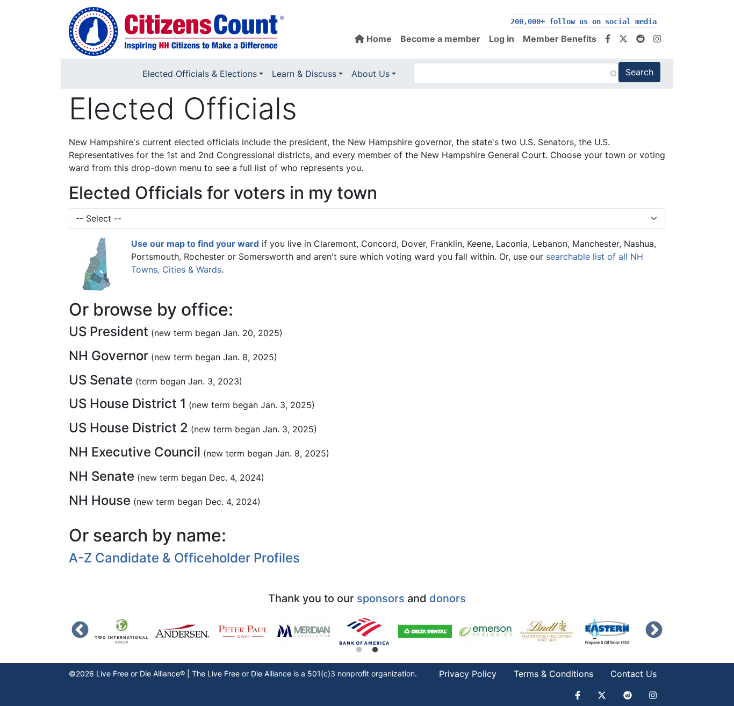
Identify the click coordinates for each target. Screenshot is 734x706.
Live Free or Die (234, 673)
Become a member (440, 38)
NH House (100, 500)
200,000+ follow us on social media (583, 21)
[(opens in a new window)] (125, 631)
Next (654, 630)
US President (108, 331)
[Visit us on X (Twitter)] (623, 38)
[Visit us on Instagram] (657, 38)
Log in (501, 38)
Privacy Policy (467, 673)
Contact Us (633, 673)
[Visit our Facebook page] (608, 38)
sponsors (381, 598)
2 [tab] (375, 650)
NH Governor (108, 355)
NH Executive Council (134, 452)
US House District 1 (127, 403)
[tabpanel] (367, 631)
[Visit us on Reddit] (640, 38)
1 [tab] (359, 650)
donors (447, 598)
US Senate (101, 380)
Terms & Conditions (553, 673)
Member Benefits (559, 38)
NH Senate (101, 476)
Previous (80, 630)
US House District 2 (128, 428)
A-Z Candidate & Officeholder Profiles (184, 558)
